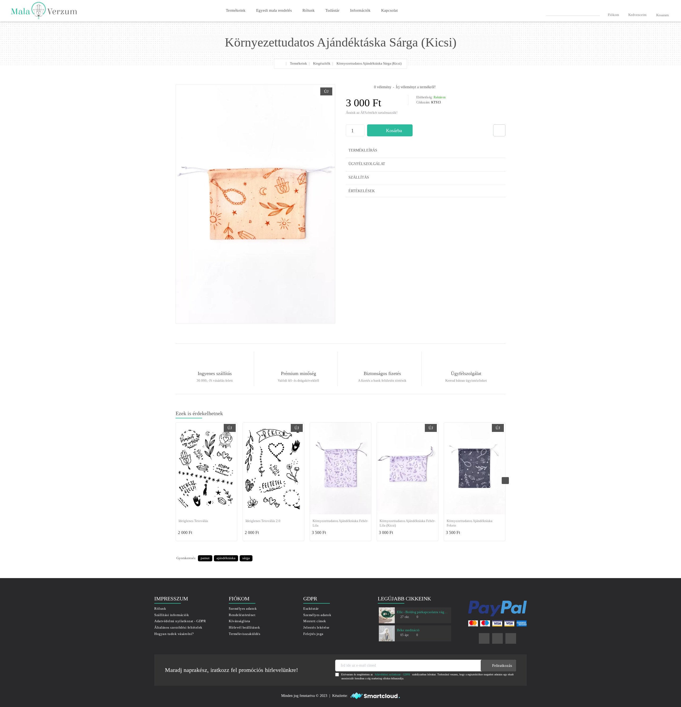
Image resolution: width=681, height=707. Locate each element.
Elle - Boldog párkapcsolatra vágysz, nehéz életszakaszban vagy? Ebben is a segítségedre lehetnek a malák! (423, 612)
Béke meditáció (408, 630)
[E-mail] (510, 638)
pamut (205, 558)
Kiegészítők (321, 63)
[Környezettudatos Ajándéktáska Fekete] (474, 468)
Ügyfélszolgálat (366, 164)
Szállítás (358, 177)
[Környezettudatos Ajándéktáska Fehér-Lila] (340, 468)
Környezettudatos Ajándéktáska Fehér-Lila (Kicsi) (407, 523)
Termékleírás (362, 150)
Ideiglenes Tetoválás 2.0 (263, 521)
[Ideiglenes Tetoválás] (206, 468)
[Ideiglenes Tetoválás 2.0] (273, 468)
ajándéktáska (226, 558)
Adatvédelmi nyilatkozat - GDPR (392, 674)
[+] (361, 128)
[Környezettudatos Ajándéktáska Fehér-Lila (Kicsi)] (407, 468)
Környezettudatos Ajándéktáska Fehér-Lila (340, 523)
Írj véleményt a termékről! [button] (416, 87)
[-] (361, 133)
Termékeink (298, 63)
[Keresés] (598, 10)
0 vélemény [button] (382, 87)
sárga (246, 558)
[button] (390, 130)
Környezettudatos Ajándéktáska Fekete (469, 523)
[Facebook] (484, 638)
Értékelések (361, 191)
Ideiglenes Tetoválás (193, 521)
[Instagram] (497, 638)
